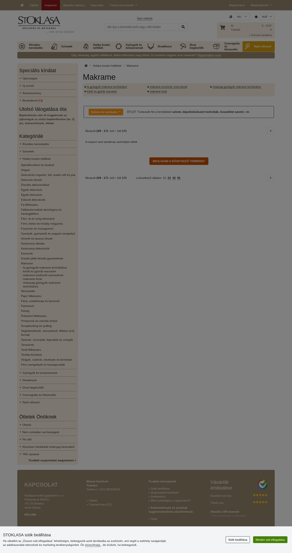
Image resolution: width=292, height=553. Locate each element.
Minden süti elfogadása (270, 539)
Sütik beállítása (237, 539)
